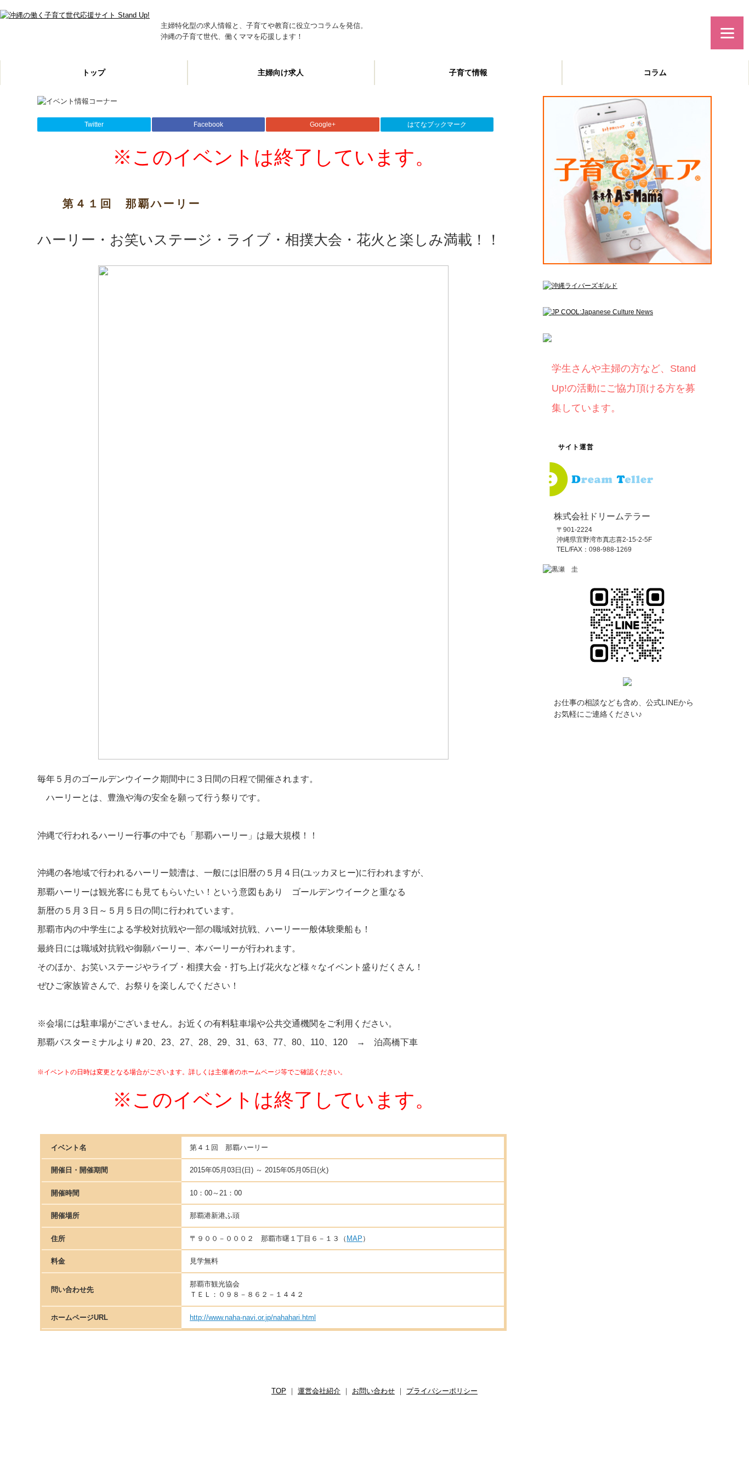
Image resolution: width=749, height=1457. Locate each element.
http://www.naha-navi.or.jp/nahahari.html (253, 1317)
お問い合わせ (373, 1391)
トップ (93, 72)
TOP (278, 1391)
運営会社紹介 (319, 1391)
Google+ (323, 124)
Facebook (208, 124)
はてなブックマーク (437, 124)
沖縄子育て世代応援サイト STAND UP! (360, 1424)
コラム (655, 72)
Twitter (94, 124)
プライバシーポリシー (442, 1391)
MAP (354, 1238)
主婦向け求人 (281, 72)
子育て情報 (468, 72)
